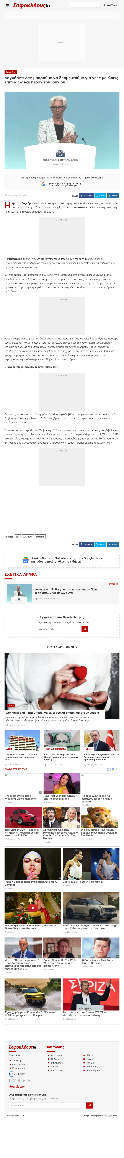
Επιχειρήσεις (57, 1062)
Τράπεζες (10, 72)
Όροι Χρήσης (18, 1068)
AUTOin (91, 1062)
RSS (28, 1080)
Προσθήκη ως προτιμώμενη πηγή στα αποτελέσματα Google (64, 184)
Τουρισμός (92, 1066)
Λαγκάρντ (27, 536)
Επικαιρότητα (58, 1070)
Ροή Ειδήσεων (94, 1070)
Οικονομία (56, 1055)
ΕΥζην (90, 1059)
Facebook (11, 1080)
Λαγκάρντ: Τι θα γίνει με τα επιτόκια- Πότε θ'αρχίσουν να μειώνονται (66, 591)
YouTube (19, 1080)
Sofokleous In (31, 5)
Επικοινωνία (18, 1064)
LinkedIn (24, 1080)
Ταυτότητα (17, 1060)
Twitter (15, 1080)
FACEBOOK (88, 195)
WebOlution (110, 1115)
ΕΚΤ (18, 536)
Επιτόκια (40, 536)
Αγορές (54, 1066)
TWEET (101, 195)
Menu (8, 5)
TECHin (90, 1055)
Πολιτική (55, 1059)
